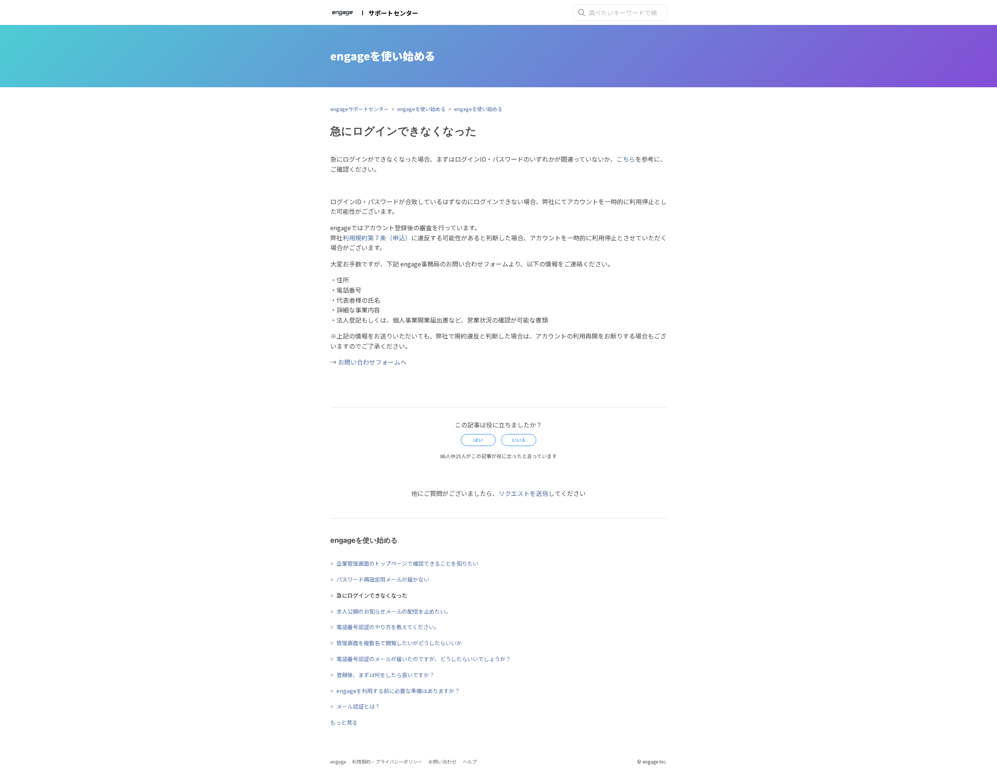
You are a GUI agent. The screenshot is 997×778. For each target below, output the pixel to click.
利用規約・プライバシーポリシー (387, 761)
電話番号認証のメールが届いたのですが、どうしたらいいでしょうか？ (423, 659)
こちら (626, 159)
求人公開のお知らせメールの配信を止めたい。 (393, 611)
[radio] (478, 440)
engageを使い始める (421, 109)
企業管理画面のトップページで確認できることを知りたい (407, 563)
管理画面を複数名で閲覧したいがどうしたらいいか (399, 643)
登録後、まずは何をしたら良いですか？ (385, 675)
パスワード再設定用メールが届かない (382, 579)
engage (338, 761)
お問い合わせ (442, 761)
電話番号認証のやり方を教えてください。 (388, 627)
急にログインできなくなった (371, 595)
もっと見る (344, 722)
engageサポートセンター (359, 109)
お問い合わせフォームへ (372, 362)
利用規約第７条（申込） (377, 237)
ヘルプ (470, 761)
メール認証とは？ (358, 706)
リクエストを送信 (523, 493)
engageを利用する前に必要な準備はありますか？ (398, 691)
